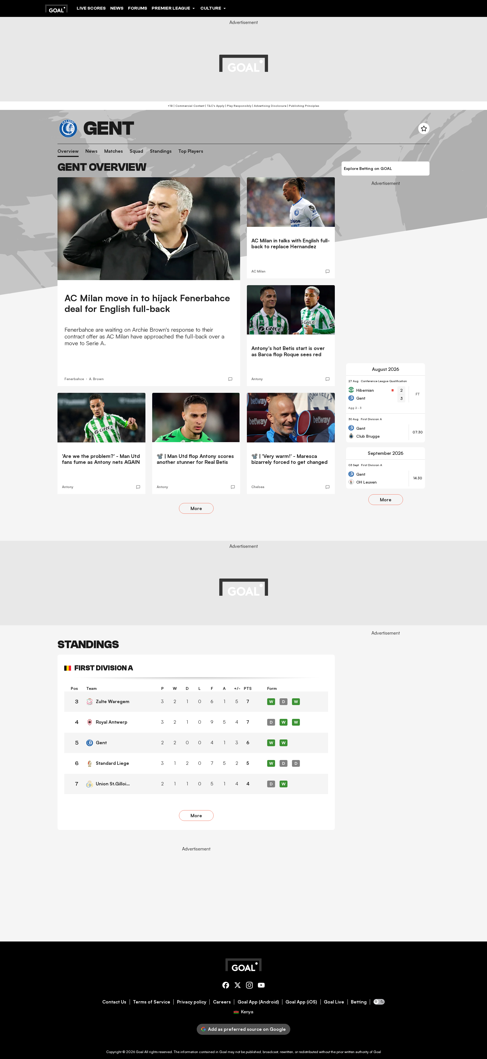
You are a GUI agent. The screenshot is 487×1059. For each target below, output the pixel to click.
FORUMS (137, 8)
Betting (359, 1002)
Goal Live (334, 1002)
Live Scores (91, 8)
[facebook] (225, 986)
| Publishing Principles (302, 105)
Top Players (190, 151)
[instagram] (249, 986)
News (116, 8)
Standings (161, 151)
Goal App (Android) (258, 1002)
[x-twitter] (237, 986)
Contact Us (114, 1002)
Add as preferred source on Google (247, 1029)
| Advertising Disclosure (268, 105)
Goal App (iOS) (301, 1002)
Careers (222, 1002)
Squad (136, 151)
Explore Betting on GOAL (368, 168)
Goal (139, 1052)
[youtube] (261, 986)
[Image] (148, 228)
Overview (68, 151)
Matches (113, 151)
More (196, 508)
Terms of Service (151, 1002)
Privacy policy (191, 1002)
